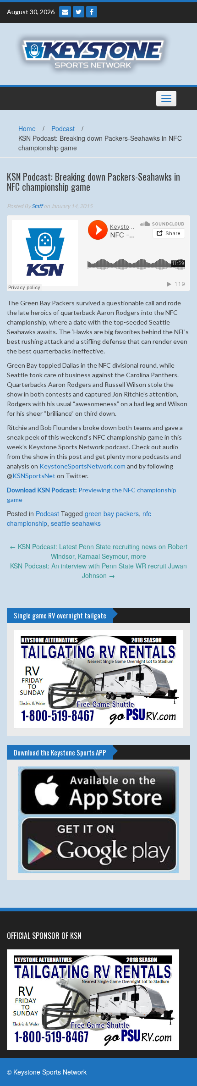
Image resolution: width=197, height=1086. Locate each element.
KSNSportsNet (33, 476)
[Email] (65, 11)
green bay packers (112, 513)
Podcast (63, 128)
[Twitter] (78, 11)
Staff (37, 206)
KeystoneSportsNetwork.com (82, 466)
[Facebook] (91, 11)
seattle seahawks (76, 523)
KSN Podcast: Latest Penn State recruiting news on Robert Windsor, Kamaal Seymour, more (98, 551)
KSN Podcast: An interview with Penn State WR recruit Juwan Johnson (98, 570)
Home (27, 128)
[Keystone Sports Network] (95, 52)
